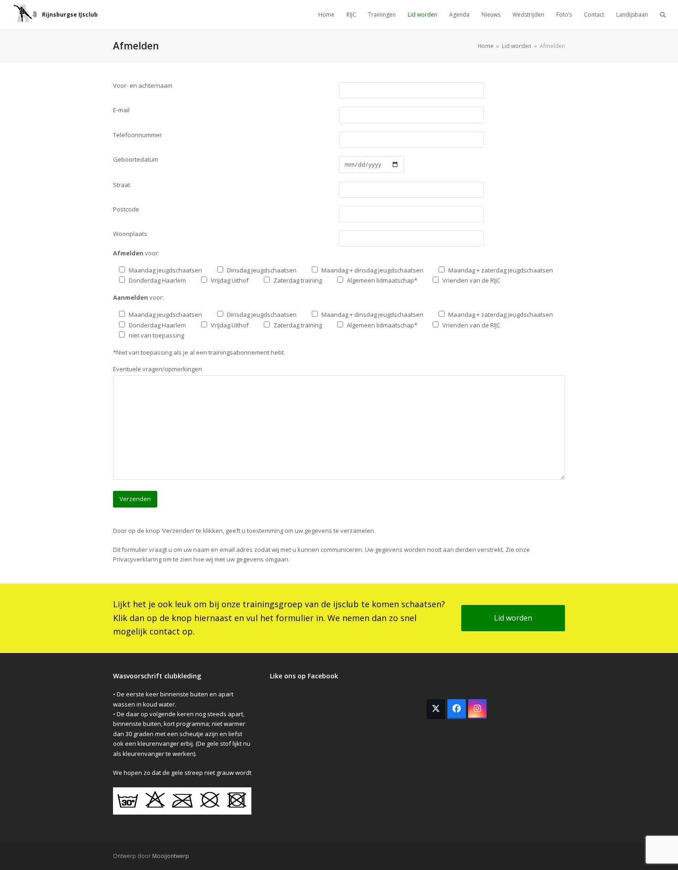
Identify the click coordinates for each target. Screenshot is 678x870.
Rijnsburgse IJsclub (70, 14)
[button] (663, 15)
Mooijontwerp (170, 856)
